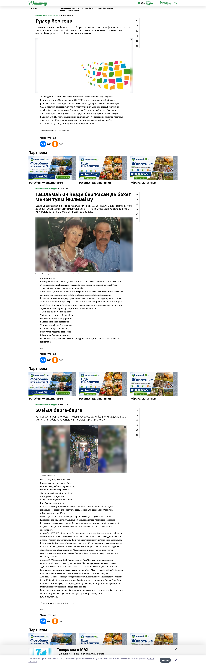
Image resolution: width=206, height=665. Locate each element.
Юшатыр (37, 3)
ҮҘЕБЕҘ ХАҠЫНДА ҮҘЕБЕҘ (149, 3)
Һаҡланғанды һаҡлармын (46, 15)
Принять (165, 660)
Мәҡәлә (32, 8)
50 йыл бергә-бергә (105, 8)
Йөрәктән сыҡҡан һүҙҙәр (165, 3)
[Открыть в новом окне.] (45, 144)
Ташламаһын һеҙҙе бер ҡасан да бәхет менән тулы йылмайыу (77, 9)
